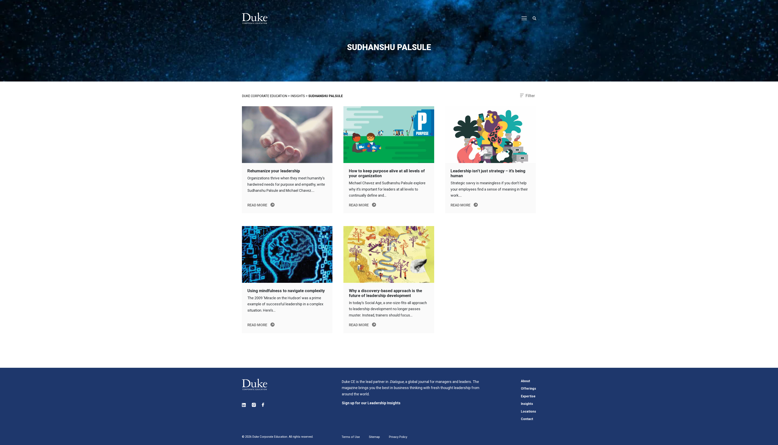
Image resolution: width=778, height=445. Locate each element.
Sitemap (374, 437)
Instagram (254, 405)
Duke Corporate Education (264, 96)
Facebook (264, 405)
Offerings (528, 388)
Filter (530, 95)
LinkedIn (244, 405)
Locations (528, 411)
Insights (298, 96)
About (525, 381)
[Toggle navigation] (524, 18)
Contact (527, 419)
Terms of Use (351, 437)
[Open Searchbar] (534, 18)
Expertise (528, 396)
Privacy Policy (398, 437)
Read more (257, 205)
